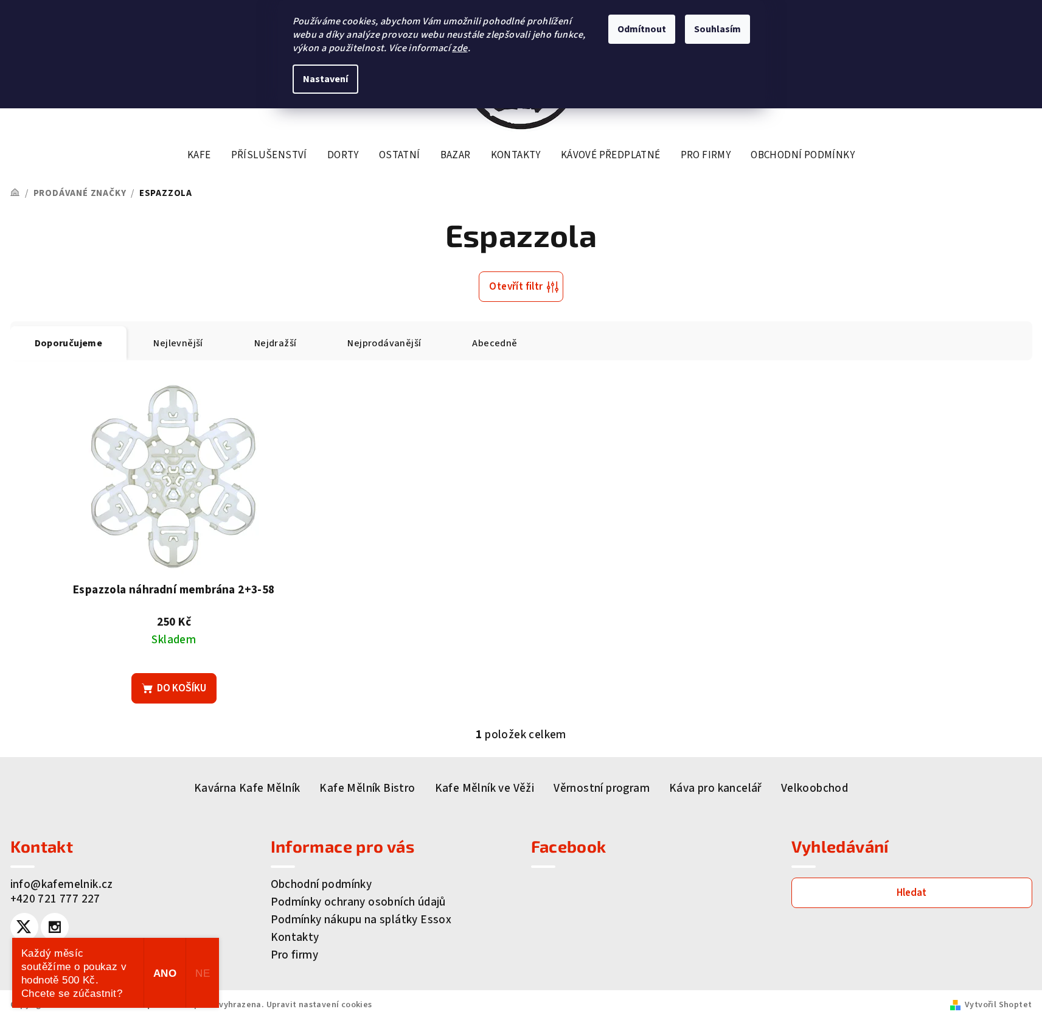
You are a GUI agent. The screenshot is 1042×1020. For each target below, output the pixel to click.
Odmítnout (641, 29)
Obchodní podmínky (321, 884)
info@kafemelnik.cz (61, 884)
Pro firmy (295, 955)
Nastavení (325, 79)
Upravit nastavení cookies (319, 1005)
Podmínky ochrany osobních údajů (358, 902)
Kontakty (295, 937)
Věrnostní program (602, 788)
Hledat (911, 893)
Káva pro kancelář (715, 788)
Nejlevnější (178, 343)
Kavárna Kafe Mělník (247, 788)
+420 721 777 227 (55, 899)
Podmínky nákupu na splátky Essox (361, 920)
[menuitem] (199, 155)
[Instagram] (55, 927)
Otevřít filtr (516, 286)
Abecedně (494, 343)
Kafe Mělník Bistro (367, 788)
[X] (24, 927)
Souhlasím (717, 29)
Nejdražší (275, 343)
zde (459, 48)
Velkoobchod (814, 788)
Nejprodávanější (384, 343)
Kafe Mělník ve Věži (485, 788)
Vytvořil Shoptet (998, 1005)
